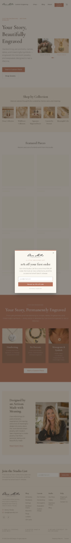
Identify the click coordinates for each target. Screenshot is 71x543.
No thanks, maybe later (35, 288)
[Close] (53, 253)
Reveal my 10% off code (35, 284)
